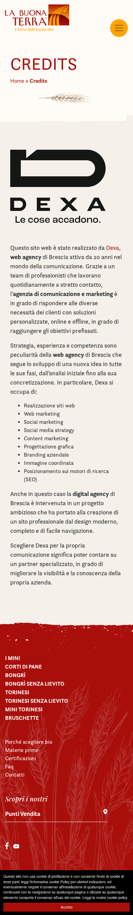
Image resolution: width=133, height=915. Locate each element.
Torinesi (17, 692)
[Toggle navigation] (119, 28)
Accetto (67, 907)
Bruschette (22, 717)
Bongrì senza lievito (34, 683)
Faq (9, 766)
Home (17, 81)
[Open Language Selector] (97, 12)
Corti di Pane (23, 666)
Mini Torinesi (24, 709)
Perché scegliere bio (28, 742)
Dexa (112, 247)
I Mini (12, 658)
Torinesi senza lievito (36, 700)
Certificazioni (20, 758)
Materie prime (22, 750)
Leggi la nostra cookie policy (105, 897)
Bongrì (15, 675)
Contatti (15, 774)
